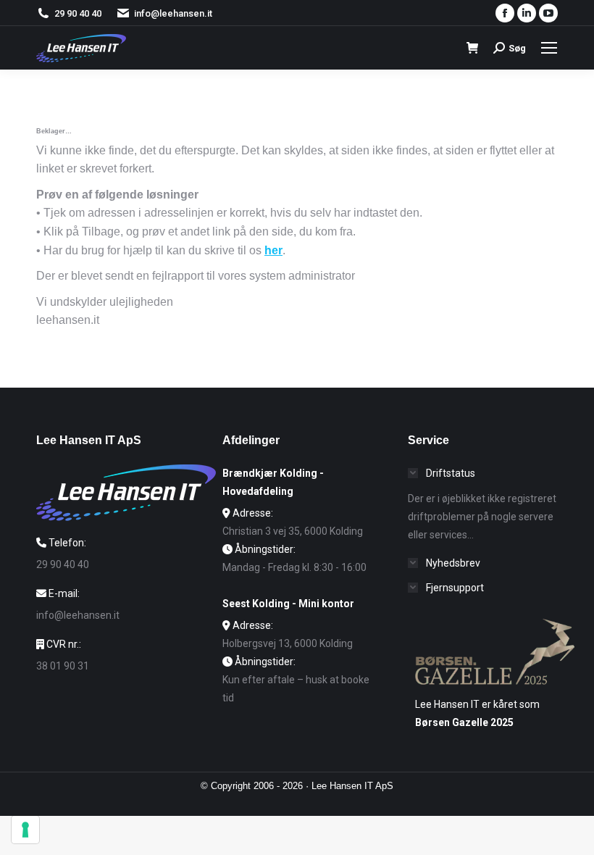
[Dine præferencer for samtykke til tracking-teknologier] (25, 829)
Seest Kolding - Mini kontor (288, 603)
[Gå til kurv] (473, 48)
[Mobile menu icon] (549, 48)
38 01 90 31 (62, 666)
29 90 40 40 (77, 13)
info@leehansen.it (173, 13)
